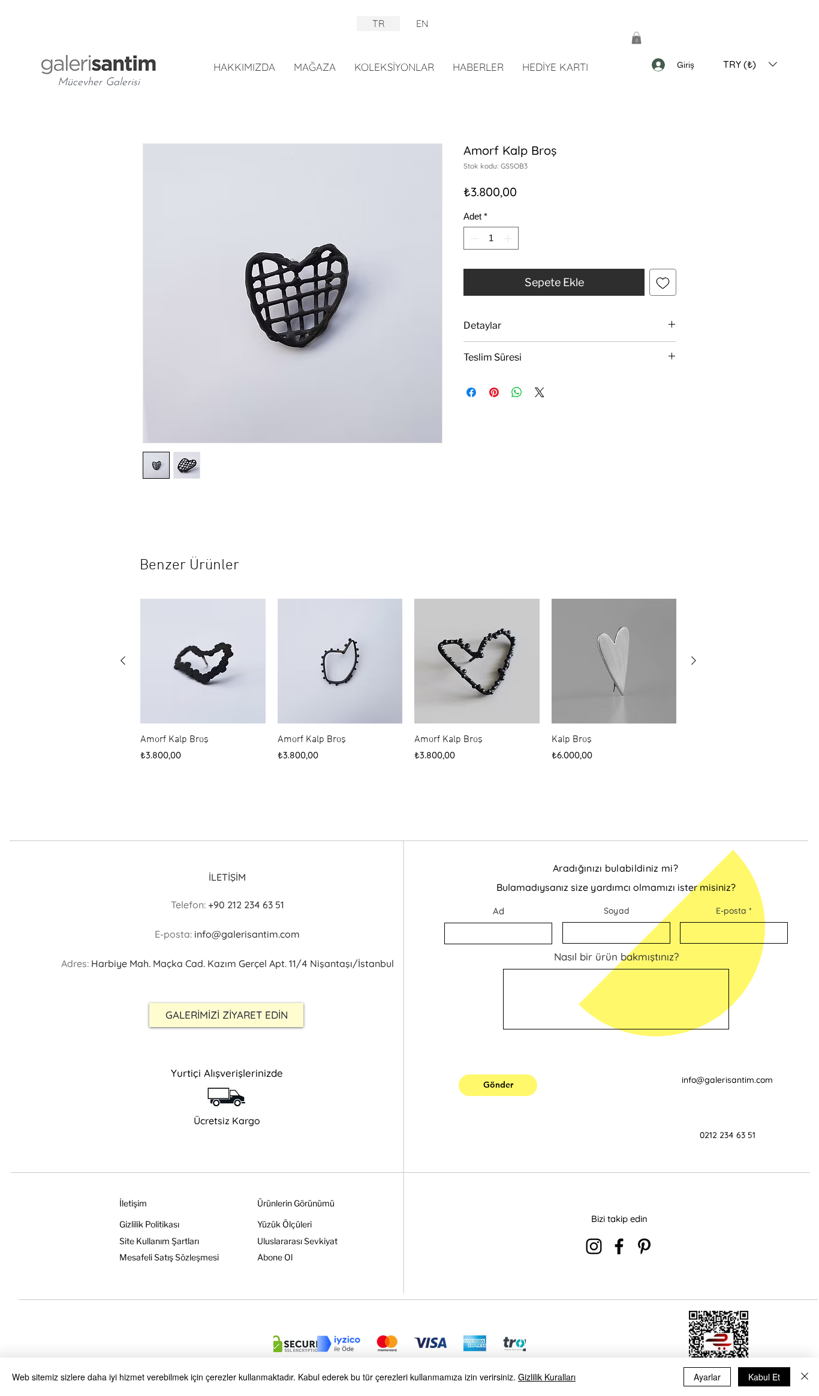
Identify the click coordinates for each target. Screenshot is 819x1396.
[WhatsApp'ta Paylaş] (517, 392)
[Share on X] (539, 392)
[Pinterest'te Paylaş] (494, 392)
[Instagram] (593, 1246)
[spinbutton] (491, 238)
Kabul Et (764, 1377)
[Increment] (509, 238)
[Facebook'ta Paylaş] (471, 392)
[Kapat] (804, 1376)
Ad (498, 910)
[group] (408, 680)
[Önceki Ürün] (123, 660)
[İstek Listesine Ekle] (662, 282)
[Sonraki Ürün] (693, 660)
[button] (636, 38)
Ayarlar (707, 1377)
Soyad (617, 910)
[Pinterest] (644, 1246)
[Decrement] (473, 238)
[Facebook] (619, 1246)
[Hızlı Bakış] (203, 661)
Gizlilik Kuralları (547, 1377)
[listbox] (750, 63)
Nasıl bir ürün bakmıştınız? (616, 956)
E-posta (731, 910)
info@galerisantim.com (727, 1079)
